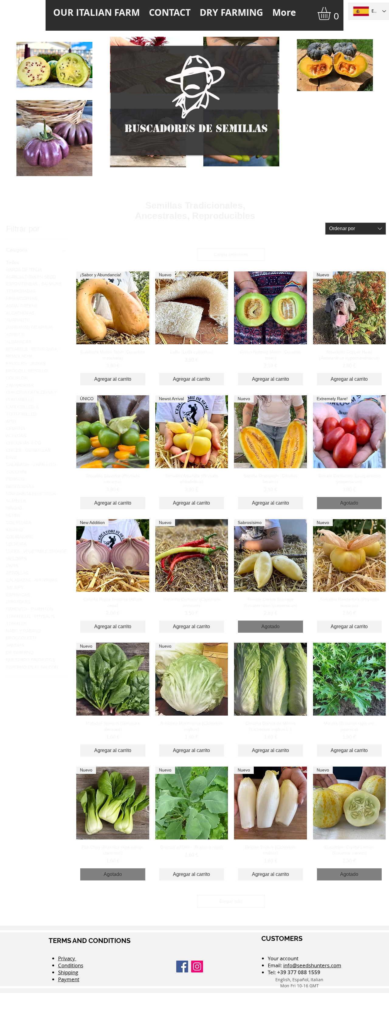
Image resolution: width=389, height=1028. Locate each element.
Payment (68, 979)
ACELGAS (16, 435)
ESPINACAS (18, 594)
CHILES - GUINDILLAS (28, 450)
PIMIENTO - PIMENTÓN (29, 609)
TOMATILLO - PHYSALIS (30, 616)
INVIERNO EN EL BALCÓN (32, 667)
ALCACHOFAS (20, 313)
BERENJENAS (20, 486)
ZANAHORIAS (19, 385)
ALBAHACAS (18, 341)
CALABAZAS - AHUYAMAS (31, 580)
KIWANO (14, 529)
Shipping (68, 972)
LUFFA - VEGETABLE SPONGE (36, 551)
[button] (332, 13)
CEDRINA (15, 428)
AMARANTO (18, 320)
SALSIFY (14, 587)
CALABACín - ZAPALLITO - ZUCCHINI (32, 468)
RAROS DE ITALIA (24, 269)
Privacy (67, 958)
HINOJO (14, 507)
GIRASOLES (18, 601)
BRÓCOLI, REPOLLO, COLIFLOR (27, 374)
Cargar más (230, 901)
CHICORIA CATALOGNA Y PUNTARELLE (31, 396)
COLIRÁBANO (20, 536)
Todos (12, 262)
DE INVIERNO (19, 652)
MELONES (16, 558)
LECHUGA (16, 544)
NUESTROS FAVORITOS (30, 659)
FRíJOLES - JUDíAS (25, 363)
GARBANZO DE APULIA (29, 327)
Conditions (70, 965)
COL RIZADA (18, 522)
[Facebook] (182, 966)
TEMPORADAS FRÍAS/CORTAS (21, 295)
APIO (11, 421)
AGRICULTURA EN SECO (31, 276)
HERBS (13, 515)
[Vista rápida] (270, 307)
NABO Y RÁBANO (23, 630)
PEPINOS (15, 479)
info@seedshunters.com (312, 965)
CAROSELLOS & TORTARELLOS (22, 410)
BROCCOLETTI (21, 637)
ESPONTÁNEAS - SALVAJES (34, 283)
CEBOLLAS (17, 572)
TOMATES (16, 623)
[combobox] (355, 229)
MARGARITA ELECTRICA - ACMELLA (32, 497)
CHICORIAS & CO (23, 443)
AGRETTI (15, 334)
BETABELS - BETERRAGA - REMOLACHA (33, 353)
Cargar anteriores (231, 254)
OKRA (12, 565)
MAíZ (11, 457)
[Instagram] (197, 966)
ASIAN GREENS (21, 305)
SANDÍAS (15, 645)
